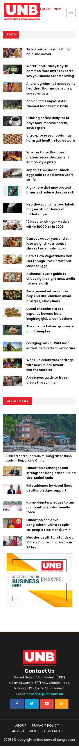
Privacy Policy (45, 725)
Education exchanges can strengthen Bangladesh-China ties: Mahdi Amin (51, 473)
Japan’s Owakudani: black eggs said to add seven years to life (50, 175)
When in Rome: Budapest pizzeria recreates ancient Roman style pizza (47, 157)
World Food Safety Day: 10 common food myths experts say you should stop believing (50, 71)
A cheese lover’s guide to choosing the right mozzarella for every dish (50, 279)
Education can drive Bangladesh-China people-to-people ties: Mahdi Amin (48, 525)
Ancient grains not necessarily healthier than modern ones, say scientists (50, 88)
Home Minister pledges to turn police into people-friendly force (50, 507)
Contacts (53, 731)
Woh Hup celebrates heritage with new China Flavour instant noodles (50, 365)
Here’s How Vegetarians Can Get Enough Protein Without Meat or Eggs (49, 261)
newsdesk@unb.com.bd (39, 694)
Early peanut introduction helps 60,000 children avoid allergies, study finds (48, 296)
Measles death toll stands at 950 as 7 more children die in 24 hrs (49, 542)
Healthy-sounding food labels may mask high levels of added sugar (50, 209)
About (21, 725)
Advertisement (25, 731)
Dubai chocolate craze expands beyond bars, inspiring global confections (49, 314)
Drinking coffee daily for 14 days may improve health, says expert (47, 123)
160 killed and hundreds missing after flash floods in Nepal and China (37, 458)
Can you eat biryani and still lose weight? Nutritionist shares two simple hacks (48, 243)
